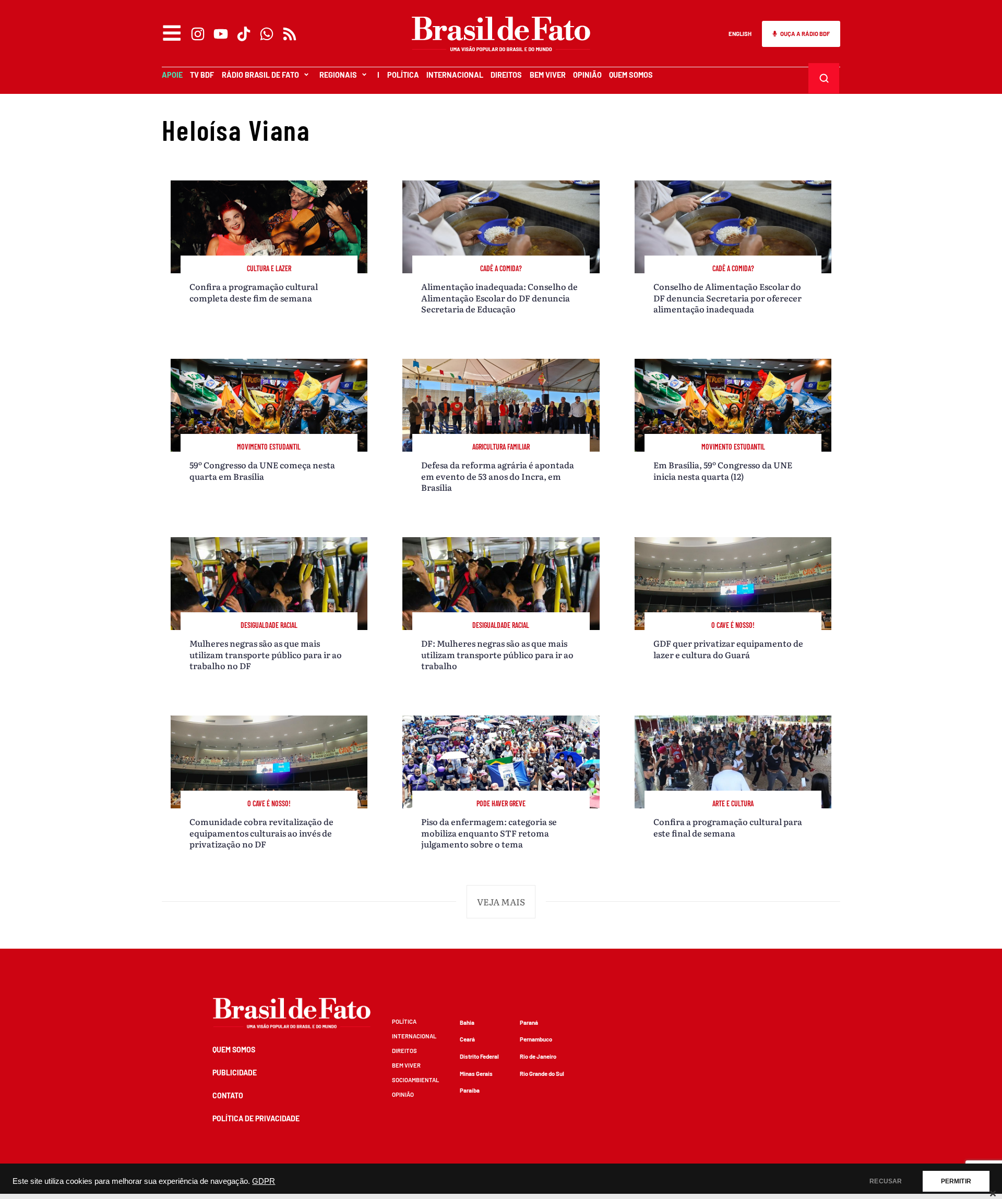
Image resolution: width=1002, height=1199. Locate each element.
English (740, 33)
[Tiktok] (243, 34)
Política (403, 74)
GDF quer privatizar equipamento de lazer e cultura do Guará (728, 648)
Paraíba (470, 1090)
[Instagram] (197, 34)
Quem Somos (631, 74)
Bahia (467, 1022)
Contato (227, 1095)
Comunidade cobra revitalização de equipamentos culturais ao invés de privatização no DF (261, 832)
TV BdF (202, 74)
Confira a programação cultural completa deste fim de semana (253, 292)
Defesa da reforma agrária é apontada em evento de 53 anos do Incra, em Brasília (497, 475)
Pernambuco (536, 1039)
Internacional (454, 74)
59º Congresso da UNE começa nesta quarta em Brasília (262, 470)
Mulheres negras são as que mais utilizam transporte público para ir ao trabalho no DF (265, 654)
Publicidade (234, 1072)
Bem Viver (548, 74)
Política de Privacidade (256, 1118)
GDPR (263, 1181)
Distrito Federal (479, 1056)
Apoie (172, 74)
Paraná (529, 1022)
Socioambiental (415, 1079)
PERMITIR (956, 1181)
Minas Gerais (476, 1073)
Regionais (338, 74)
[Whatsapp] (266, 34)
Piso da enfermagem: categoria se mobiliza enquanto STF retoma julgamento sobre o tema (489, 832)
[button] (501, 901)
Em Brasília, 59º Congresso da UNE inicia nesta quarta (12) (722, 470)
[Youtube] (220, 34)
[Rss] (289, 34)
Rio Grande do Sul (542, 1073)
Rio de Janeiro (538, 1056)
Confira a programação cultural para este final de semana (727, 827)
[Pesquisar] (824, 78)
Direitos (506, 74)
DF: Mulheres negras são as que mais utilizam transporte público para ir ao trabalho (497, 654)
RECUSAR (885, 1181)
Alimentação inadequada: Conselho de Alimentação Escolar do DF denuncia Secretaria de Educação (499, 297)
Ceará (467, 1039)
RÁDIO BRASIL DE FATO (260, 74)
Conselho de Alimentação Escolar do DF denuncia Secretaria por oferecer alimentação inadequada (727, 297)
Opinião (587, 74)
